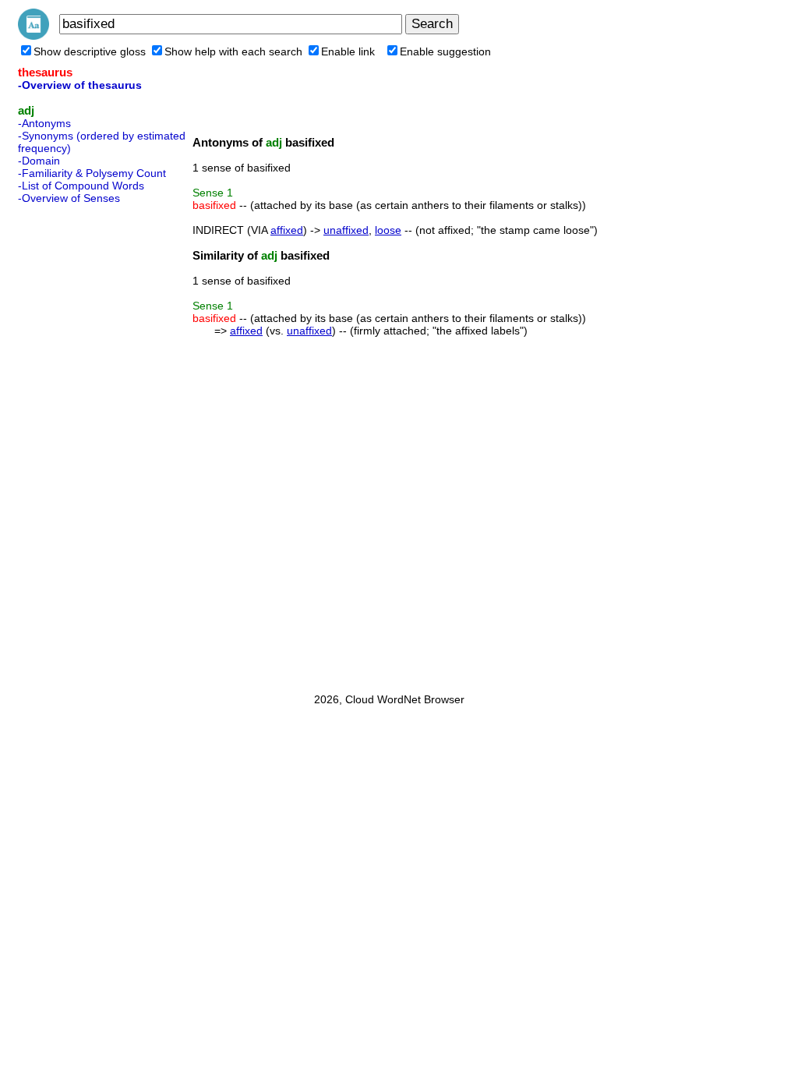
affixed (286, 230)
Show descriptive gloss (90, 51)
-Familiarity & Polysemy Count (92, 173)
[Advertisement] (80, 444)
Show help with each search (233, 51)
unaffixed (346, 230)
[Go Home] (33, 36)
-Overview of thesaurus (80, 85)
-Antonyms (44, 123)
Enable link (348, 51)
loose (388, 230)
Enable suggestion (445, 51)
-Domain (39, 160)
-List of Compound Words (81, 185)
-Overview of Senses (69, 198)
